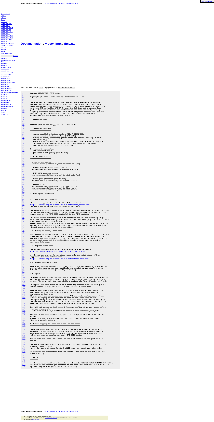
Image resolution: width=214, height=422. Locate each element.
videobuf (4, 108)
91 (23, 261)
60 (23, 203)
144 (23, 359)
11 (23, 112)
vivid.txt (3, 110)
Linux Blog (74, 3)
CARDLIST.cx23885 (7, 28)
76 (23, 233)
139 (23, 350)
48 (23, 181)
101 (23, 279)
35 (23, 156)
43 (23, 171)
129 (23, 331)
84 (23, 248)
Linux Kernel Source (51, 418)
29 (23, 145)
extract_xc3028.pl (6, 53)
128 (23, 329)
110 (23, 296)
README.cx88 (5, 80)
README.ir (4, 84)
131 (23, 335)
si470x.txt (4, 94)
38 (23, 162)
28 (23, 143)
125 (23, 324)
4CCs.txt (3, 16)
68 (23, 218)
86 (23, 251)
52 (23, 188)
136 (23, 344)
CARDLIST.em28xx (7, 31)
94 (23, 266)
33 (23, 153)
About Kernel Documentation (31, 3)
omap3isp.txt (5, 70)
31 (23, 149)
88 (23, 255)
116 (23, 307)
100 (23, 277)
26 (23, 140)
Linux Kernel (47, 3)
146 (23, 363)
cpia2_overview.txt (7, 45)
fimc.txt (69, 43)
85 (23, 249)
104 (23, 285)
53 (23, 190)
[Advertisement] (71, 22)
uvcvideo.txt (5, 102)
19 (23, 127)
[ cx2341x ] (4, 49)
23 (23, 134)
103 (23, 283)
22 (23, 132)
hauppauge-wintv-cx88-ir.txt (8, 60)
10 (23, 110)
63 (23, 209)
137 (23, 346)
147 (23, 365)
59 (23, 201)
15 (23, 119)
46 (23, 177)
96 (23, 270)
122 (23, 318)
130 (23, 333)
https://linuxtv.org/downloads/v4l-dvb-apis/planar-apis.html (59, 259)
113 (23, 302)
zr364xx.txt (4, 114)
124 (23, 322)
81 (23, 242)
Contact (54, 3)
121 (23, 316)
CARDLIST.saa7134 (7, 35)
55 (23, 194)
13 (23, 115)
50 (23, 184)
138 (23, 348)
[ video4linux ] (5, 14)
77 (23, 235)
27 (23, 142)
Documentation (31, 43)
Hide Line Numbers (207, 1)
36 (23, 158)
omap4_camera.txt (7, 72)
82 (23, 244)
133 (23, 339)
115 (23, 305)
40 (23, 166)
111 (23, 298)
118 (23, 311)
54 (23, 192)
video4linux (53, 43)
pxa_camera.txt (6, 74)
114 (23, 303)
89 (23, 257)
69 (23, 220)
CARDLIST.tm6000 (6, 39)
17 (23, 123)
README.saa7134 (6, 90)
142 (23, 356)
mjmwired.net (36, 419)
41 (23, 168)
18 (23, 125)
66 (23, 214)
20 (23, 129)
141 (23, 354)
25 (23, 138)
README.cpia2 (5, 78)
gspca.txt (4, 58)
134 (23, 341)
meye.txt (4, 65)
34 (23, 155)
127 (23, 328)
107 (23, 290)
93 (23, 264)
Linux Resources (64, 3)
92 (23, 262)
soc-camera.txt (5, 100)
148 (23, 367)
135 (23, 342)
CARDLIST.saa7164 (7, 37)
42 (23, 169)
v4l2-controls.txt (6, 104)
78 (23, 236)
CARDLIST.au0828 (6, 24)
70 (23, 222)
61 (23, 205)
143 (23, 357)
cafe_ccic (4, 22)
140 (23, 352)
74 (23, 229)
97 (23, 272)
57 (23, 197)
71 (23, 223)
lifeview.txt (4, 63)
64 (23, 210)
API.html (3, 18)
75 (23, 231)
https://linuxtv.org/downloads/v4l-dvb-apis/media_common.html (60, 205)
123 (23, 320)
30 (23, 147)
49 (23, 182)
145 (23, 361)
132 (23, 337)
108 (23, 292)
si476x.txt (4, 98)
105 (23, 287)
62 (23, 207)
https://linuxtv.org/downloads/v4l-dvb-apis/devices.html (57, 251)
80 (23, 240)
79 (23, 238)
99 (23, 275)
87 (23, 253)
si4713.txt (4, 96)
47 (23, 179)
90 (23, 259)
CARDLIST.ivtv (5, 33)
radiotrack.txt (5, 76)
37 (23, 160)
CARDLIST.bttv (5, 26)
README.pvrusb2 (6, 88)
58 (23, 199)
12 (23, 114)
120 (23, 315)
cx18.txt (3, 47)
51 (23, 186)
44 (23, 173)
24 (23, 136)
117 (23, 309)
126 (23, 326)
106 (23, 289)
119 (23, 313)
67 (23, 216)
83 (23, 246)
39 (23, 164)
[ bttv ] (3, 20)
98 (23, 274)
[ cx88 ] (3, 51)
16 (23, 121)
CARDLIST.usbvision (7, 43)
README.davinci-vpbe (8, 82)
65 (23, 212)
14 (23, 117)
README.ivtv (5, 86)
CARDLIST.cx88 (6, 30)
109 (23, 294)
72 (23, 225)
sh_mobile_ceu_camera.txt (9, 92)
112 (23, 300)
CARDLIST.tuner (6, 41)
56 (23, 195)
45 (23, 175)
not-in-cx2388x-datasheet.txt (6, 68)
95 (23, 268)
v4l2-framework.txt (7, 106)
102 (23, 281)
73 (23, 227)
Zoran (3, 112)
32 (23, 151)
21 (23, 130)
